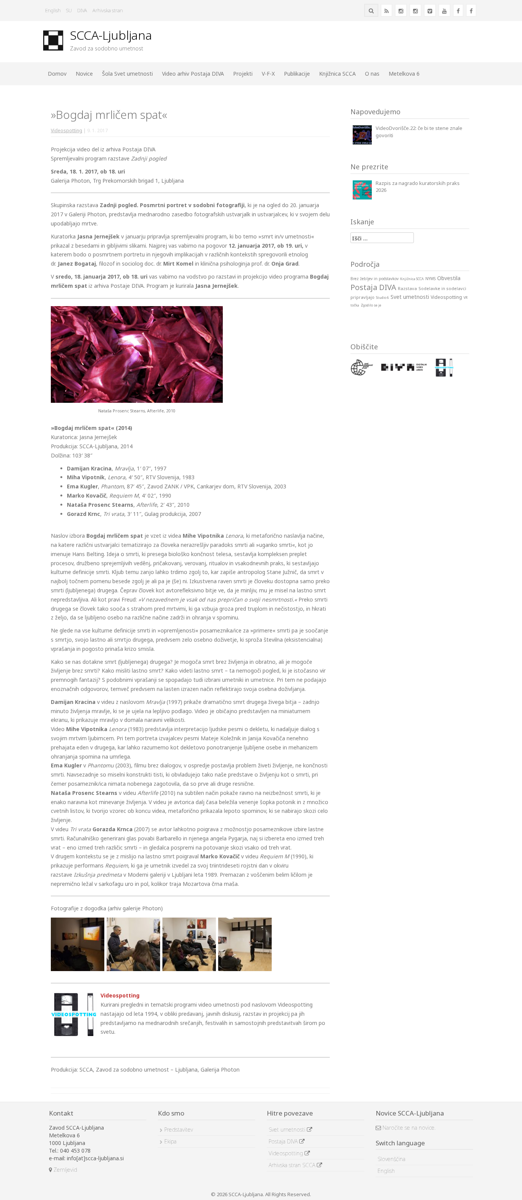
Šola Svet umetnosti (127, 73)
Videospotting (66, 130)
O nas (372, 73)
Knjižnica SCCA (337, 73)
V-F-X (268, 73)
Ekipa (170, 1141)
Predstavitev (178, 1129)
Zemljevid (64, 1169)
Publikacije (297, 73)
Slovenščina (391, 1159)
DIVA (82, 10)
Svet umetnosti (288, 1129)
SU (69, 10)
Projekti (243, 73)
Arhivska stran (107, 10)
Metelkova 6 (404, 73)
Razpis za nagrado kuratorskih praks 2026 (418, 187)
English (53, 10)
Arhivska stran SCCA (293, 1165)
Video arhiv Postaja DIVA (193, 73)
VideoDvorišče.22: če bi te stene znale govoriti (419, 132)
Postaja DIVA (284, 1141)
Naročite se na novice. (408, 1127)
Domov (57, 73)
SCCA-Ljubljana (111, 35)
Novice (84, 73)
